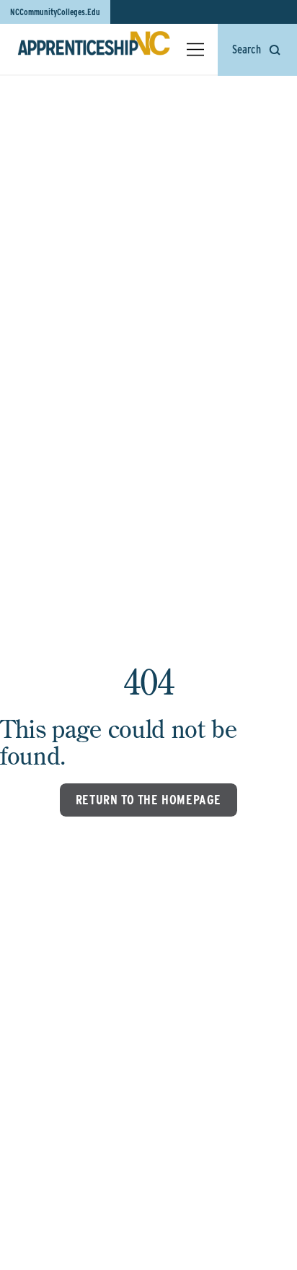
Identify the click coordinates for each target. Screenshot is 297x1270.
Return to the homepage (148, 799)
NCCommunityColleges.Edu (55, 11)
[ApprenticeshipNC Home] (93, 49)
